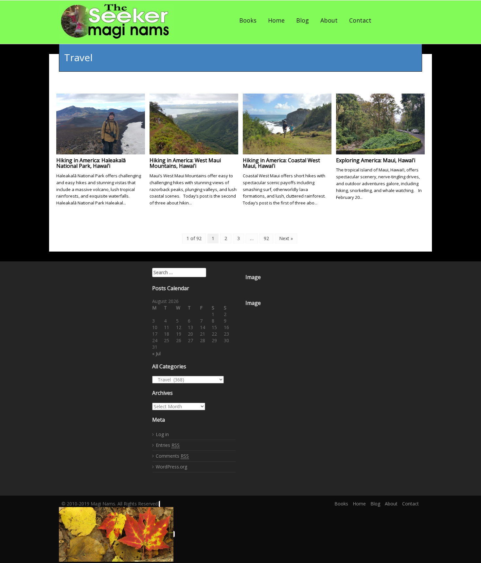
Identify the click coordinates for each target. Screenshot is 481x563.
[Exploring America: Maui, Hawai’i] (380, 123)
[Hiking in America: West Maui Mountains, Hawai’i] (194, 123)
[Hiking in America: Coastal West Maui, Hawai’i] (287, 123)
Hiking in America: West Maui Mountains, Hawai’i (185, 163)
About (329, 20)
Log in (162, 434)
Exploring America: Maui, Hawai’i (375, 160)
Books (248, 20)
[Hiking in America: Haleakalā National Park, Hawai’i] (100, 123)
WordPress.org (171, 467)
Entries (168, 445)
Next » (286, 238)
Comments (172, 456)
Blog (302, 20)
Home (276, 20)
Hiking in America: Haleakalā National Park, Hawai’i (91, 163)
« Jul (156, 353)
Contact (360, 20)
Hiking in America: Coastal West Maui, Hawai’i (281, 163)
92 (266, 238)
